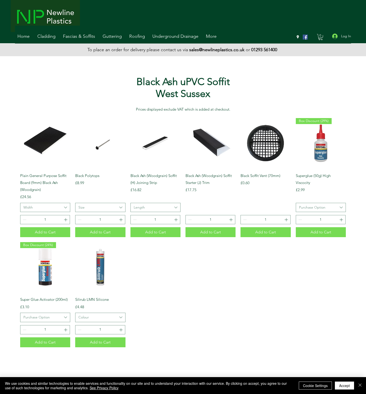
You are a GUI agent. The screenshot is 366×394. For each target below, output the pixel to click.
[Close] (360, 385)
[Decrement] (24, 219)
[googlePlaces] (297, 37)
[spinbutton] (45, 219)
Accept (344, 385)
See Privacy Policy (104, 387)
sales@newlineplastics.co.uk (216, 49)
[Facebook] (305, 37)
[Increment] (66, 219)
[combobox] (45, 207)
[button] (48, 36)
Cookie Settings (315, 385)
